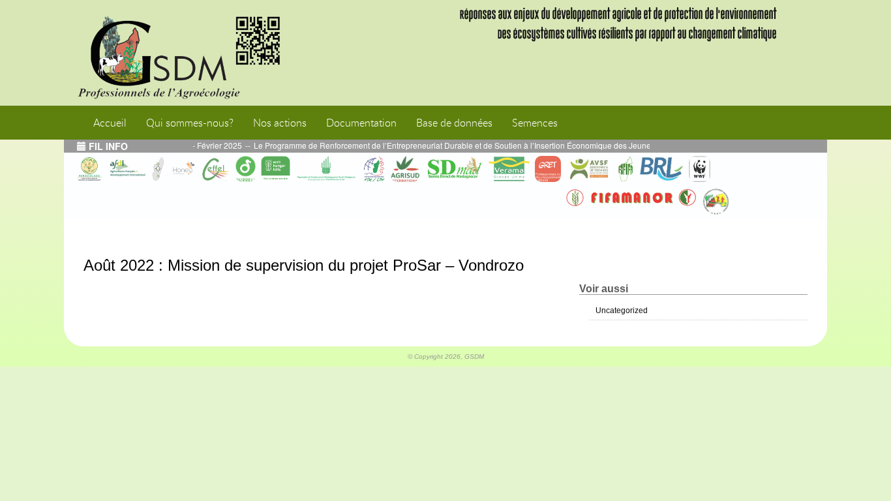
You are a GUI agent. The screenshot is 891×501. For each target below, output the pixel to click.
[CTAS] (89, 169)
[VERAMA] (509, 169)
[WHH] (275, 169)
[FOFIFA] (625, 169)
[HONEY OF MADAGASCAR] (183, 169)
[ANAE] (715, 201)
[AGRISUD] (405, 169)
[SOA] (158, 169)
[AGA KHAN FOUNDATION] (326, 169)
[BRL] (661, 169)
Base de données (454, 122)
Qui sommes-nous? (190, 122)
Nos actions (280, 122)
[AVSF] (589, 169)
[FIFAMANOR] (631, 197)
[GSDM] (188, 53)
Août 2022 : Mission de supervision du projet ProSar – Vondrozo (303, 265)
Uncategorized (622, 310)
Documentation (361, 122)
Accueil (110, 122)
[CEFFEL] (216, 169)
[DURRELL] (246, 169)
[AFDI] (127, 169)
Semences (535, 122)
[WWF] (699, 169)
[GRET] (548, 169)
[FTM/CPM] (373, 169)
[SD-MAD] (454, 169)
